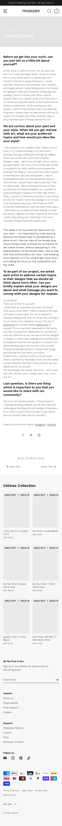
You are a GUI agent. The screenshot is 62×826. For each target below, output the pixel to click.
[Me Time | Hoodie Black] (46, 510)
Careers (7, 712)
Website (51, 424)
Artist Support (10, 707)
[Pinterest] (20, 757)
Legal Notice (27, 790)
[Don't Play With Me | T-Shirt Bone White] (46, 616)
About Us (8, 698)
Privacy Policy (41, 790)
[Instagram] (13, 757)
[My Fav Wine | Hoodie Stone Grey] (16, 563)
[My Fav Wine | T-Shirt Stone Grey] (46, 563)
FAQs (6, 737)
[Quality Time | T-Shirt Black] (16, 616)
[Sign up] (57, 679)
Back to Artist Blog (31, 458)
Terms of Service (11, 790)
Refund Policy (9, 795)
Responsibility (10, 703)
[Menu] (5, 11)
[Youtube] (5, 757)
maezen (14, 813)
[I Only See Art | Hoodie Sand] (16, 510)
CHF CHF (7, 804)
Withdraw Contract (13, 742)
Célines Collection (19, 486)
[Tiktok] (28, 757)
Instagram (40, 424)
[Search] (49, 11)
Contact (7, 732)
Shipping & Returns (13, 728)
